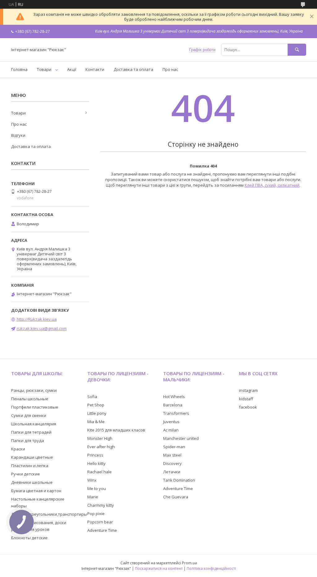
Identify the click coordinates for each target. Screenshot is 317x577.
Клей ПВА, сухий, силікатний (272, 185)
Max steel (172, 455)
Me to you (96, 488)
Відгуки (18, 135)
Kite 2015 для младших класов (116, 430)
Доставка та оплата (133, 69)
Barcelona (172, 405)
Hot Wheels (174, 396)
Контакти (94, 69)
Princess (95, 455)
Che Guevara (175, 497)
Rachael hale (99, 472)
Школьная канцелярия (33, 424)
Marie (92, 497)
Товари (44, 69)
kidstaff (246, 398)
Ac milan (171, 430)
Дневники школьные (32, 482)
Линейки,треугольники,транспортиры (49, 514)
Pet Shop (95, 405)
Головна (19, 69)
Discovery (172, 463)
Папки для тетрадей (31, 432)
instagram (248, 390)
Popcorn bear (100, 522)
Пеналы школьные (29, 398)
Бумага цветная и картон (36, 490)
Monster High (99, 438)
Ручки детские (25, 474)
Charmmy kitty (100, 505)
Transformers (176, 413)
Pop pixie (96, 513)
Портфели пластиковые (34, 407)
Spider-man (174, 446)
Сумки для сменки (28, 415)
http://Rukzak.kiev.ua (37, 319)
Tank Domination (179, 480)
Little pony (96, 413)
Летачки (171, 472)
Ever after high (101, 446)
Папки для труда (27, 440)
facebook (248, 407)
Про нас (170, 69)
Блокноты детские (29, 537)
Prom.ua (189, 563)
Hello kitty (96, 463)
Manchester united (181, 438)
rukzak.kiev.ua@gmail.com (42, 328)
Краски (18, 449)
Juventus (171, 421)
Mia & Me (96, 421)
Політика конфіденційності (211, 568)
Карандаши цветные (32, 457)
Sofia (92, 396)
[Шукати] (297, 50)
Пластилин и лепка (29, 465)
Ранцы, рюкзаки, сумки (34, 390)
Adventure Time (102, 530)
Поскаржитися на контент (159, 568)
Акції (71, 69)
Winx (92, 480)
